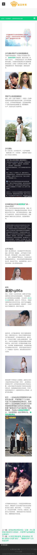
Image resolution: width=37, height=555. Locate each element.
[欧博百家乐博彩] (18, 4)
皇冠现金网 (20, 554)
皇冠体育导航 (6, 554)
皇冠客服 (27, 554)
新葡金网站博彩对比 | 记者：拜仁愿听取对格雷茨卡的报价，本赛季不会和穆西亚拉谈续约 (18, 532)
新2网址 (32, 554)
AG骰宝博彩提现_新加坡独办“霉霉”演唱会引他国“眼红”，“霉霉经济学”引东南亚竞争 (18, 538)
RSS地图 (34, 549)
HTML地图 (18, 551)
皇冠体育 (14, 554)
